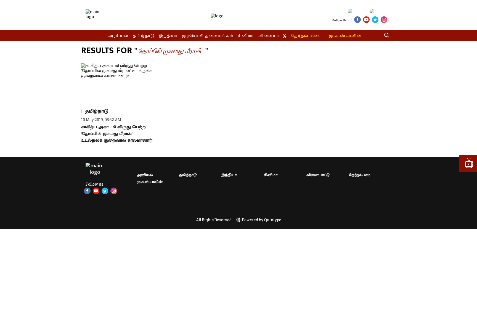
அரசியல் (118, 36)
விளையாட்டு (272, 36)
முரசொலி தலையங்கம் (208, 36)
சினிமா (246, 36)
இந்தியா (168, 36)
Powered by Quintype (261, 220)
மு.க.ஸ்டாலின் (345, 36)
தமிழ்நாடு (144, 36)
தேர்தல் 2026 (305, 36)
